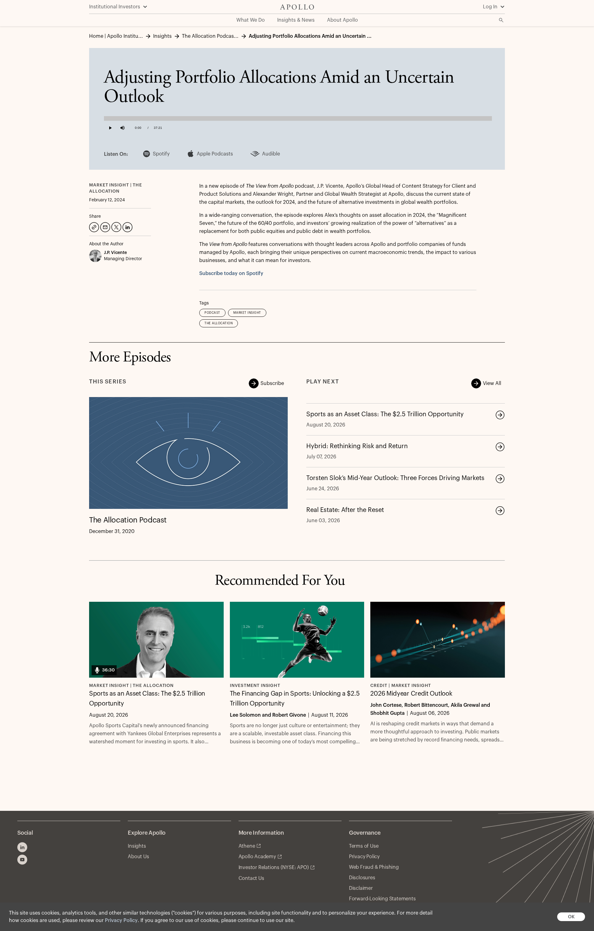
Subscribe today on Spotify (231, 273)
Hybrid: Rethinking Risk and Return (357, 446)
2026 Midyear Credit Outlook (411, 694)
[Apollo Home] (297, 7)
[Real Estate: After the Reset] (500, 510)
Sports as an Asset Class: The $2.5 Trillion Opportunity (385, 414)
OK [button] (571, 917)
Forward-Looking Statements (382, 898)
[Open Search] (501, 20)
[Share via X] (115, 226)
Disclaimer (361, 888)
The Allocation (218, 323)
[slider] (298, 117)
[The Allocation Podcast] (188, 453)
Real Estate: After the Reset (345, 510)
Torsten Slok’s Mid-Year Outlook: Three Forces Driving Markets (395, 478)
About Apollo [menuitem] (342, 20)
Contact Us (251, 878)
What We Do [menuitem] (250, 20)
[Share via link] (93, 226)
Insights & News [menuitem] (296, 20)
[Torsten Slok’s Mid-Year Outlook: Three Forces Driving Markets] (500, 478)
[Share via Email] (104, 226)
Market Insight (247, 312)
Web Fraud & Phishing (374, 867)
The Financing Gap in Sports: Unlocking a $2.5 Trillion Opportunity (295, 699)
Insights (137, 846)
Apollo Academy (257, 856)
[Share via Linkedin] (127, 226)
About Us (138, 856)
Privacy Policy (121, 920)
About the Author (106, 244)
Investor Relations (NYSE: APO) (274, 867)
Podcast (212, 312)
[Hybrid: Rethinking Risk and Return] (500, 447)
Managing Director (123, 259)
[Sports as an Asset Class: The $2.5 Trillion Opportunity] (500, 415)
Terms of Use (364, 846)
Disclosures (362, 877)
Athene (247, 846)
